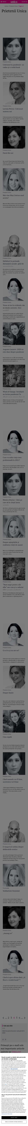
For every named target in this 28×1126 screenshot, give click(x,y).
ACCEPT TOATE (14, 1117)
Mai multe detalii (14, 1068)
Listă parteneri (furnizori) (6, 1114)
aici (5, 1084)
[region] (14, 1089)
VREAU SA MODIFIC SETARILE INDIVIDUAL (14, 1121)
